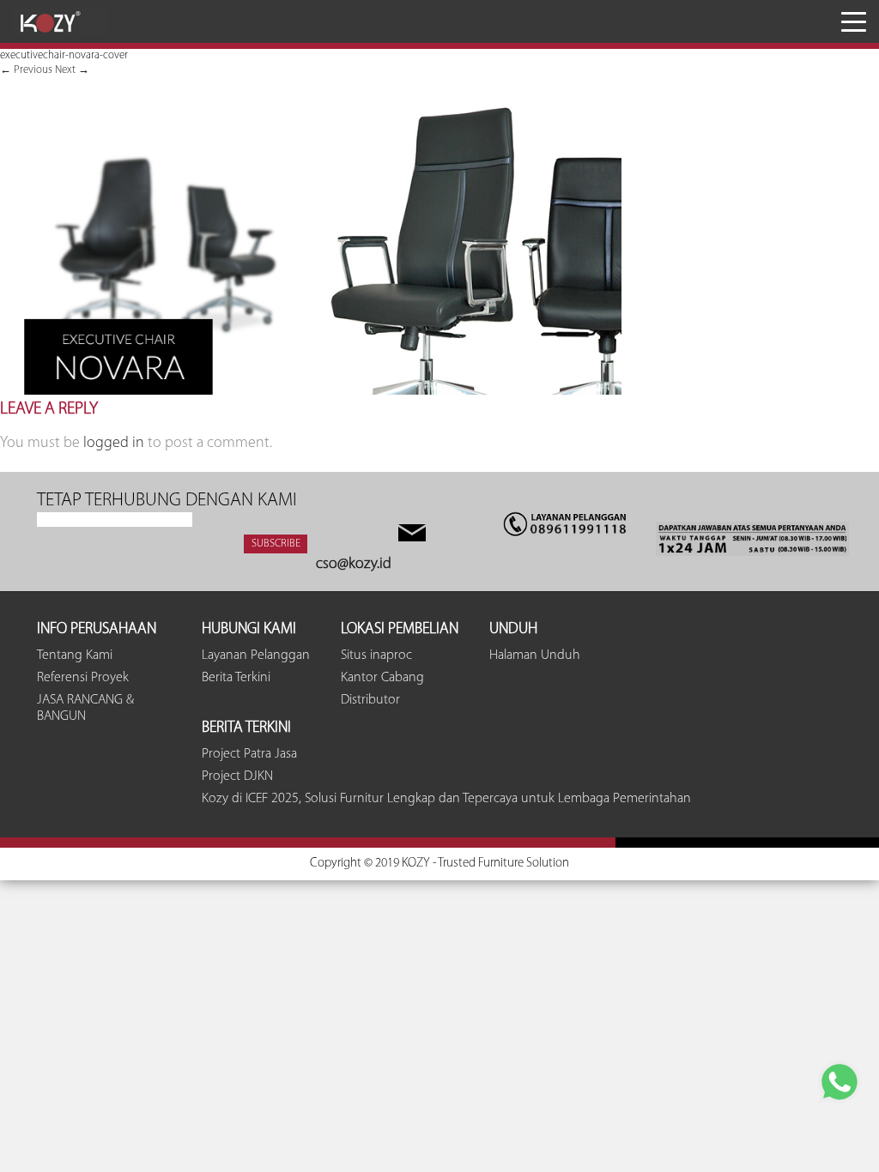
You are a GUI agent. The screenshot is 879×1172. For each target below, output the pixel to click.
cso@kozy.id (353, 564)
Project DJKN (237, 776)
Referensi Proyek (83, 678)
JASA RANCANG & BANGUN (85, 708)
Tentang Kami (74, 655)
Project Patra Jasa (249, 754)
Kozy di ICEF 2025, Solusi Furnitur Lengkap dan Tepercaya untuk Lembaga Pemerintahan (446, 799)
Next (72, 70)
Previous (26, 70)
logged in (113, 443)
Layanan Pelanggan (256, 655)
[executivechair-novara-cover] (310, 391)
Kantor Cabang (382, 678)
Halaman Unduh (534, 655)
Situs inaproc (376, 655)
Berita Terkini (236, 678)
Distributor (370, 700)
